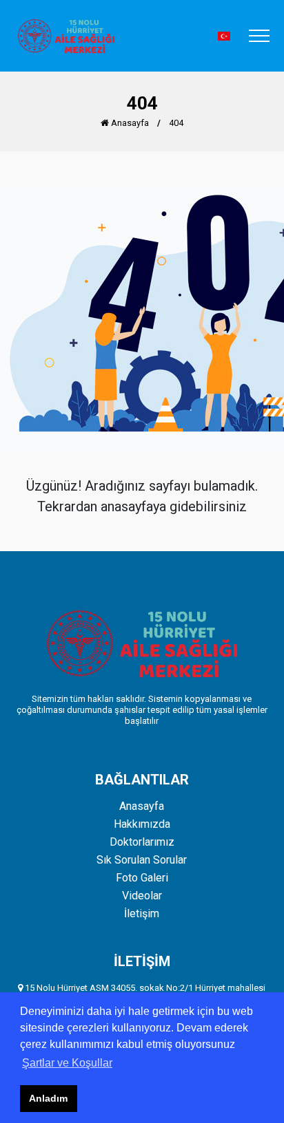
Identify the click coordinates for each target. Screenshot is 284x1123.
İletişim (141, 913)
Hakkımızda (142, 824)
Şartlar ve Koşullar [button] (67, 1063)
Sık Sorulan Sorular (142, 860)
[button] (224, 36)
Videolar (142, 895)
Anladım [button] (48, 1098)
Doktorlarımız (142, 842)
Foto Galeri (142, 878)
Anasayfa (129, 123)
